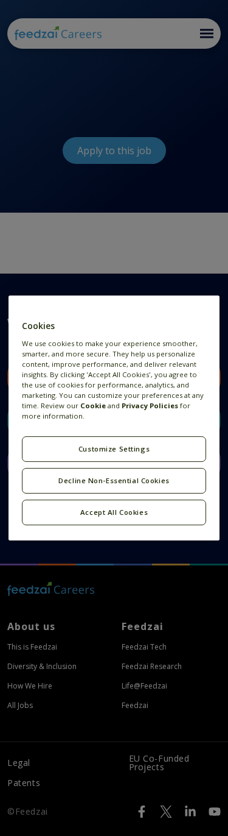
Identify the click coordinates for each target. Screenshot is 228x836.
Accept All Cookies (114, 512)
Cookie (93, 405)
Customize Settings (114, 448)
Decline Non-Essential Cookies (114, 480)
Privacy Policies (150, 405)
